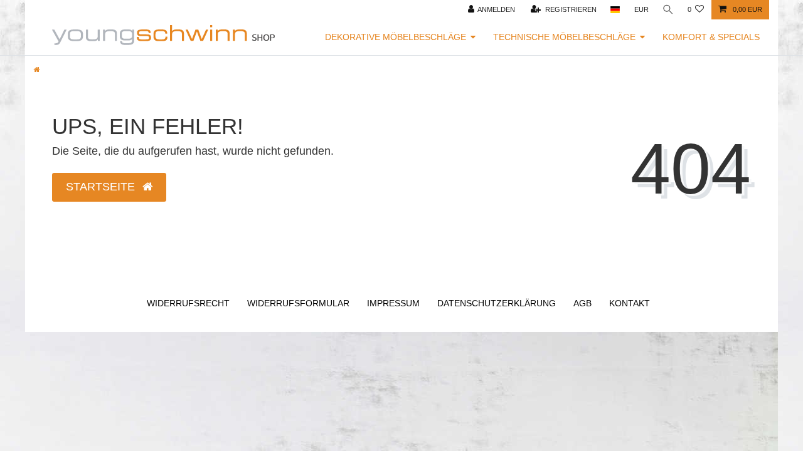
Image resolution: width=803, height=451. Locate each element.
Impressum (393, 303)
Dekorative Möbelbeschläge (395, 37)
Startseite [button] (102, 186)
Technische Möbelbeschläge (564, 37)
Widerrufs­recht (188, 303)
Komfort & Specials (711, 37)
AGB (582, 303)
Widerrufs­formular (298, 303)
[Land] (615, 9)
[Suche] (668, 9)
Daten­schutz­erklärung (496, 303)
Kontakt (629, 303)
